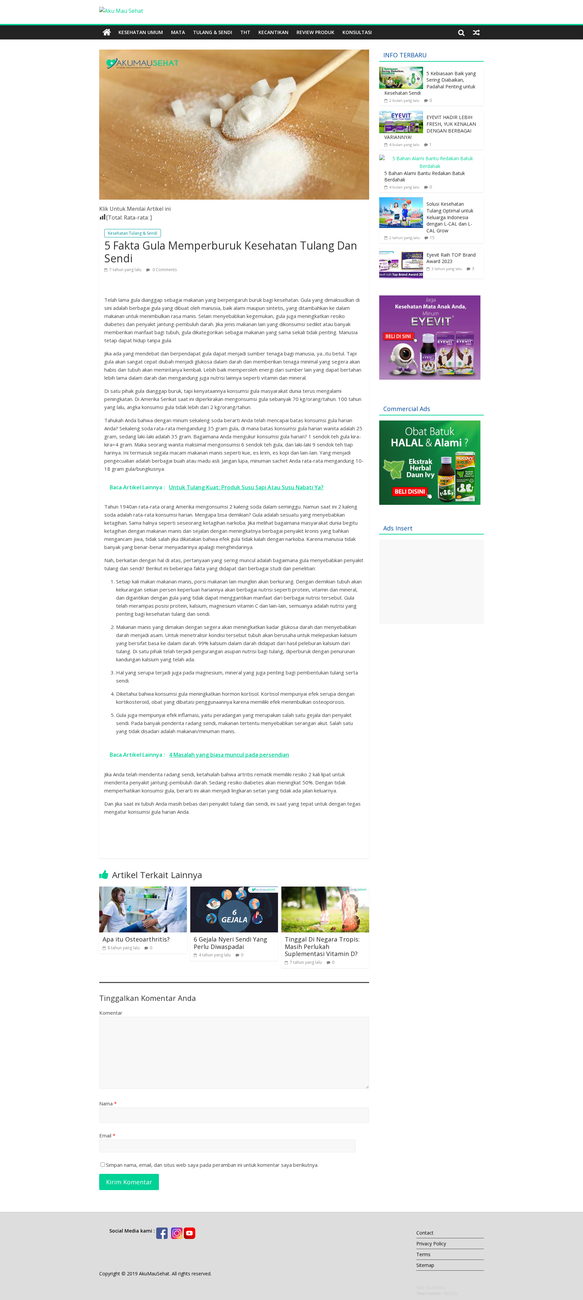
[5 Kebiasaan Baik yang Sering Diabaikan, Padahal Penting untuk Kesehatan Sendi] (401, 70)
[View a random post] (476, 32)
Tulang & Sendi (212, 32)
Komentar (110, 1012)
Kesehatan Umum (140, 32)
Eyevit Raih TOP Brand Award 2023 (451, 258)
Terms (423, 1254)
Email (107, 1135)
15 (432, 237)
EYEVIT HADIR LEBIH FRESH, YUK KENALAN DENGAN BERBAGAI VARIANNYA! (430, 127)
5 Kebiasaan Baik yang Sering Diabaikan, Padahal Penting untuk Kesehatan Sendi (430, 83)
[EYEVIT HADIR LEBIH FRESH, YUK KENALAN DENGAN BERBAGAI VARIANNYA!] (401, 114)
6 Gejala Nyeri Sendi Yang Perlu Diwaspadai (230, 943)
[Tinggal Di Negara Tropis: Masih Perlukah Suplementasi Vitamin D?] (325, 890)
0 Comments (164, 269)
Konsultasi (357, 32)
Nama (108, 1103)
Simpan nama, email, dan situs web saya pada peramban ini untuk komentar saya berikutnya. (212, 1164)
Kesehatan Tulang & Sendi (132, 233)
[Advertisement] (429, 522)
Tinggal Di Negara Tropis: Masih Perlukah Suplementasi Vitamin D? (322, 946)
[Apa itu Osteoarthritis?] (143, 890)
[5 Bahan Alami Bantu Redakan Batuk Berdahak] (429, 158)
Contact (425, 1233)
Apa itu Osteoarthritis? (136, 939)
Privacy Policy (431, 1243)
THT (245, 32)
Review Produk (315, 32)
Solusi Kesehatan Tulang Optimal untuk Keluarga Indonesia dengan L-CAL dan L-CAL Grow (449, 217)
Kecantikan (273, 32)
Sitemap (425, 1265)
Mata (178, 32)
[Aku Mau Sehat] (106, 32)
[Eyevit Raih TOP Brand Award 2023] (401, 252)
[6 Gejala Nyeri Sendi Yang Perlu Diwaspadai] (234, 890)
